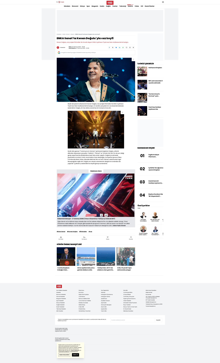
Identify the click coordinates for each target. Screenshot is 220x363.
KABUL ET (75, 355)
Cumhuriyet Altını (127, 292)
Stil (142, 6)
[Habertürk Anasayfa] (110, 2)
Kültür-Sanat (66, 34)
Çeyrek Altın (104, 309)
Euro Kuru (81, 292)
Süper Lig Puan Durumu (129, 298)
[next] (134, 259)
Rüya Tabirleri (127, 305)
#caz (90, 231)
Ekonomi (75, 6)
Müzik (72, 34)
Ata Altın (125, 290)
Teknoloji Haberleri (61, 309)
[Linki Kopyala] (133, 47)
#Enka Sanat (61, 231)
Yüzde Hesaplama (150, 306)
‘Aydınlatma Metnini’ (63, 351)
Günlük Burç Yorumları (84, 311)
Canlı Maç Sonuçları (128, 296)
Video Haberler (127, 300)
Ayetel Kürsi (104, 298)
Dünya (82, 6)
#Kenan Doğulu (72, 231)
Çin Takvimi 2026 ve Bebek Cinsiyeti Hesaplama (153, 297)
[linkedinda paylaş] (119, 47)
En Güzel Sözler (127, 309)
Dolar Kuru (81, 290)
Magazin (95, 6)
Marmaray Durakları (151, 290)
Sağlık (108, 6)
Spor (88, 6)
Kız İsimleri (148, 294)
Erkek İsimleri (149, 292)
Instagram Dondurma (107, 294)
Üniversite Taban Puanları (130, 302)
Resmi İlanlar (149, 6)
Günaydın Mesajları (106, 305)
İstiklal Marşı (82, 305)
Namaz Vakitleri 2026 (84, 298)
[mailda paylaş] (126, 47)
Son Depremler (105, 290)
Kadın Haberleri (60, 307)
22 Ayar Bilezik (127, 294)
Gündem (67, 6)
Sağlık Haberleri (60, 305)
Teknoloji (122, 6)
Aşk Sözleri (103, 302)
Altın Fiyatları (59, 311)
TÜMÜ (139, 208)
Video (137, 6)
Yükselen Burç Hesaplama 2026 (154, 304)
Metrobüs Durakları (128, 311)
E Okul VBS (81, 307)
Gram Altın (104, 307)
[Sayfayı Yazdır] (130, 47)
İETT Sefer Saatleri (150, 300)
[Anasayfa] (59, 286)
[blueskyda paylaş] (116, 47)
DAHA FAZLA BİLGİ (64, 355)
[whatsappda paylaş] (123, 47)
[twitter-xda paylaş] (112, 47)
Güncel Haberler (60, 296)
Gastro (130, 6)
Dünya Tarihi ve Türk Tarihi (130, 307)
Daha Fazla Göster (119, 226)
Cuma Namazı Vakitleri (85, 300)
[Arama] (57, 2)
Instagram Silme (105, 296)
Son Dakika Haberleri (61, 290)
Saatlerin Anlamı (105, 300)
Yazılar (115, 6)
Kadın (102, 6)
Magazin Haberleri (61, 298)
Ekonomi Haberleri (61, 294)
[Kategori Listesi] (163, 2)
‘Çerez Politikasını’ (75, 350)
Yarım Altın (104, 311)
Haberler (59, 34)
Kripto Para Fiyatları (84, 294)
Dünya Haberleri (60, 302)
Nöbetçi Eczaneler (83, 302)
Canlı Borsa (82, 296)
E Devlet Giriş (82, 309)
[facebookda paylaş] (109, 47)
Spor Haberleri (60, 300)
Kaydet (158, 320)
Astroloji (103, 292)
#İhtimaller (83, 231)
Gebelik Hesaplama (151, 302)
